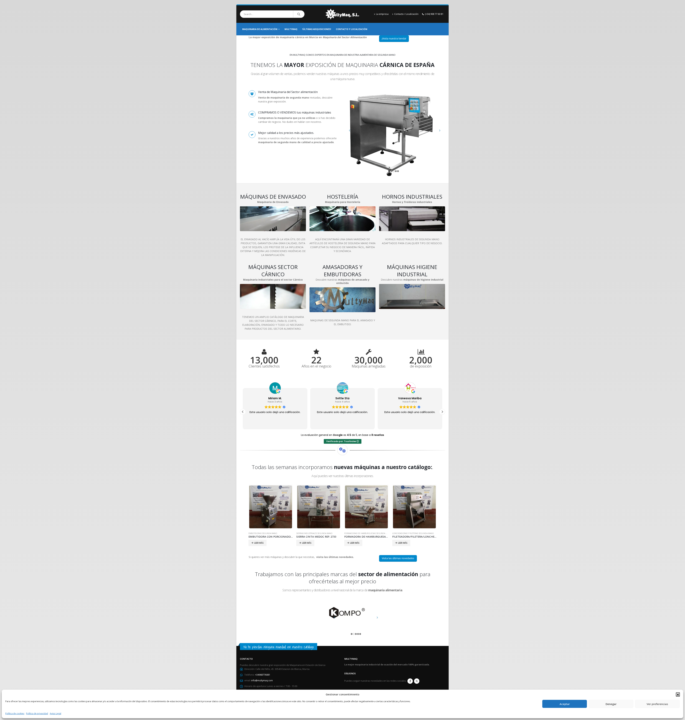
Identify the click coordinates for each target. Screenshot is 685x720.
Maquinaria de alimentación (259, 29)
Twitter (416, 681)
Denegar (611, 704)
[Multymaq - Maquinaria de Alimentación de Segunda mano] (342, 14)
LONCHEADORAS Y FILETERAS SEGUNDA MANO (413, 533)
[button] (678, 694)
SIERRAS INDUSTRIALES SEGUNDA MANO (314, 533)
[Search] (298, 14)
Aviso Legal (55, 713)
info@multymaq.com (262, 680)
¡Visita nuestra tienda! (394, 38)
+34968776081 (262, 674)
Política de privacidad (37, 713)
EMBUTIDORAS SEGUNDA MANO (262, 533)
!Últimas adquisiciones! (316, 29)
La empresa (382, 14)
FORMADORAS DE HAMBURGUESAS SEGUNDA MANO (367, 533)
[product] (270, 506)
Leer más (259, 542)
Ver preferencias (657, 704)
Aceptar (565, 704)
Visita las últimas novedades (398, 558)
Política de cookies (14, 713)
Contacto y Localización (351, 29)
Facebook (410, 681)
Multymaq (291, 29)
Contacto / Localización (406, 14)
